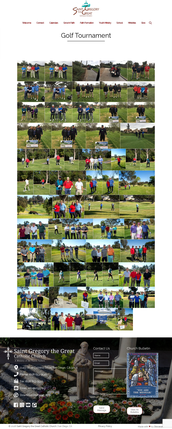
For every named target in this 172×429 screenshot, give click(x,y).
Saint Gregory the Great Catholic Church (36, 426)
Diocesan (158, 426)
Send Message (101, 409)
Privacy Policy (105, 426)
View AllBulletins (134, 410)
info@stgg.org (37, 388)
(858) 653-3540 (38, 374)
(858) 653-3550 (34, 381)
